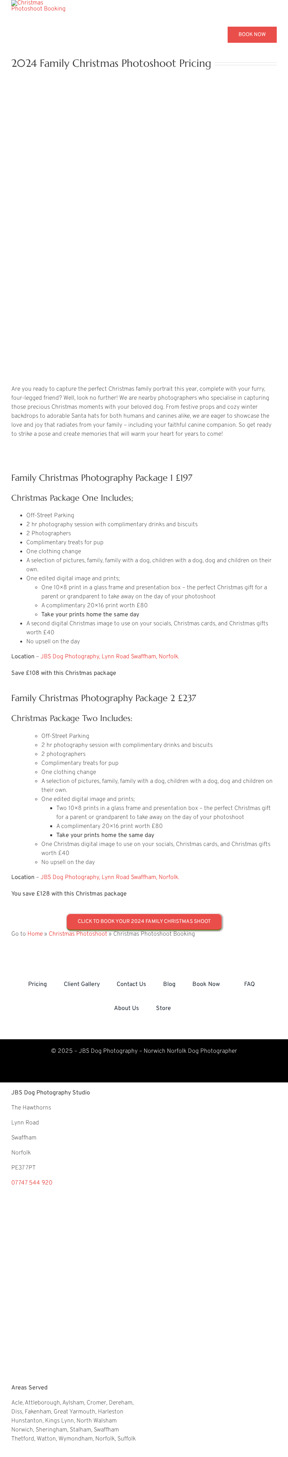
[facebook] (154, 1072)
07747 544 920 (31, 1183)
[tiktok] (173, 1072)
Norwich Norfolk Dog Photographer (189, 1051)
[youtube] (134, 1072)
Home (35, 934)
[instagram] (115, 1072)
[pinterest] (95, 1072)
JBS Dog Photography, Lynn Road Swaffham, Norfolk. (109, 657)
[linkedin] (193, 1072)
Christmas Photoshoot (78, 934)
